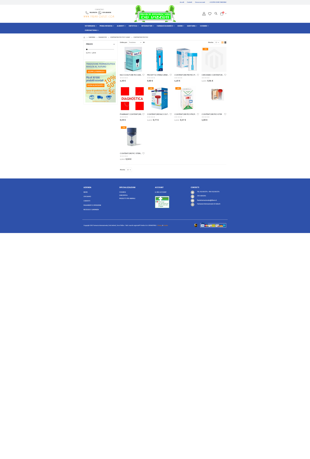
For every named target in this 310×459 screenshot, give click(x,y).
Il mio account (161, 192)
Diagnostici (103, 37)
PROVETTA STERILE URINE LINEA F (158, 75)
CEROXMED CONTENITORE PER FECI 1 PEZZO (213, 75)
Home (84, 37)
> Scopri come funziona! (217, 2)
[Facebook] (192, 204)
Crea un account (200, 2)
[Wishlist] (210, 13)
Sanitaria (92, 37)
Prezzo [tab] (89, 44)
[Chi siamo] (100, 68)
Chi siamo (87, 196)
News (86, 192)
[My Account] (204, 13)
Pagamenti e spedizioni (92, 205)
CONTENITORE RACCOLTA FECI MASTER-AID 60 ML (158, 114)
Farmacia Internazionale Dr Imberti (208, 204)
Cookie (165, 225)
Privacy (160, 225)
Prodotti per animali (127, 198)
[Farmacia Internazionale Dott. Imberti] (155, 13)
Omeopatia (123, 195)
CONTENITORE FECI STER (212, 114)
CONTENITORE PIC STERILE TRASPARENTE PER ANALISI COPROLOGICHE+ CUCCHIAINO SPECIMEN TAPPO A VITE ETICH (131, 153)
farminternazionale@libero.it (207, 200)
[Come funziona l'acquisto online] (100, 82)
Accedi (182, 2)
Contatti (189, 2)
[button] (143, 75)
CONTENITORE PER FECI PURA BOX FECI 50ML (185, 75)
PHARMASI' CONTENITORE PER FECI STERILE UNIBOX (131, 114)
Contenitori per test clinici (120, 37)
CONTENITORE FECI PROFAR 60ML (185, 114)
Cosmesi (122, 192)
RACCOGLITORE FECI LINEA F (131, 75)
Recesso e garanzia (91, 210)
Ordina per (123, 42)
